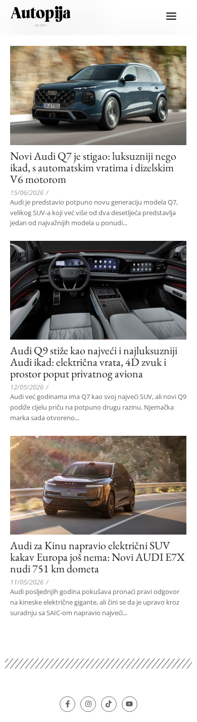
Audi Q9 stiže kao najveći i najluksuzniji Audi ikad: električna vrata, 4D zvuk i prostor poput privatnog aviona (93, 362)
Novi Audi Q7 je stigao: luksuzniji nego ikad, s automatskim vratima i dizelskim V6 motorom (93, 167)
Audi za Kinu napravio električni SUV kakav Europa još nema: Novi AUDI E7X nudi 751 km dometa (97, 557)
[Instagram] (88, 704)
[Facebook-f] (67, 704)
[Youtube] (129, 704)
